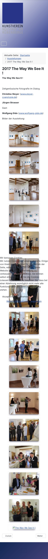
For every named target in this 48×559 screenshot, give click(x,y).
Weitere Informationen (17, 301)
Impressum (36, 301)
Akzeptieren (8, 296)
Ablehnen (24, 296)
